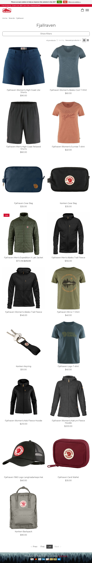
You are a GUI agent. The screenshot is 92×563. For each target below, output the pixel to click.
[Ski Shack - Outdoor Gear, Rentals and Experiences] (6, 10)
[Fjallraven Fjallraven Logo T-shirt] (68, 342)
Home (4, 18)
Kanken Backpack (23, 531)
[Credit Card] (32, 559)
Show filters (46, 34)
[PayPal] (51, 559)
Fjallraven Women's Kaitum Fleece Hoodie (68, 422)
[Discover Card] (47, 559)
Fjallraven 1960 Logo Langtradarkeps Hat (23, 477)
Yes (59, 2)
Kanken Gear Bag (68, 203)
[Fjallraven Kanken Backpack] (23, 507)
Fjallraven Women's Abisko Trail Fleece (23, 312)
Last (49, 546)
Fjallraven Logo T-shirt (68, 366)
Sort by (61, 40)
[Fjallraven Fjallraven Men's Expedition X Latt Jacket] (23, 233)
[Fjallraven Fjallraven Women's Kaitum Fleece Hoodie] (68, 397)
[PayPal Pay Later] (55, 559)
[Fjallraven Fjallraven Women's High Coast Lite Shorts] (23, 66)
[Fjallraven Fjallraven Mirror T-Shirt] (68, 288)
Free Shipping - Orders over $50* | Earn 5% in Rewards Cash (21, 5)
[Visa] (39, 559)
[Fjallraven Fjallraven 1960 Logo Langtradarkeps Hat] (23, 453)
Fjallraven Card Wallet (68, 477)
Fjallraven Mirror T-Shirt (68, 312)
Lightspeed (62, 556)
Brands (12, 18)
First (42, 546)
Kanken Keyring (23, 366)
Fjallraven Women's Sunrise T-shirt (68, 147)
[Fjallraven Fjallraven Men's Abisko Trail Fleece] (68, 233)
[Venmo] (59, 559)
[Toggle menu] (87, 10)
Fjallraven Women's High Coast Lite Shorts (23, 91)
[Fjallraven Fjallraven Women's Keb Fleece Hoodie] (23, 397)
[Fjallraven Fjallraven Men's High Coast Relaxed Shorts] (23, 123)
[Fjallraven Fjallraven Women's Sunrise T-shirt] (68, 123)
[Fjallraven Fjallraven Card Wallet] (68, 453)
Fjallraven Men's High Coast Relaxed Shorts (23, 148)
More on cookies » (74, 2)
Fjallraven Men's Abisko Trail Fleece (68, 257)
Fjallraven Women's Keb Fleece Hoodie (23, 421)
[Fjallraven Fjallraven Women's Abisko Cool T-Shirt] (68, 66)
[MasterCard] (35, 559)
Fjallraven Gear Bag (23, 203)
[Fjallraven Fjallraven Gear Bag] (23, 179)
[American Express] (43, 559)
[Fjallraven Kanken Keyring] (23, 342)
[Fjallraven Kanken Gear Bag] (68, 179)
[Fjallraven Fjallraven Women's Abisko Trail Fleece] (23, 288)
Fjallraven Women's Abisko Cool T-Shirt (68, 90)
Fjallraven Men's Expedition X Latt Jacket (23, 257)
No (65, 2)
